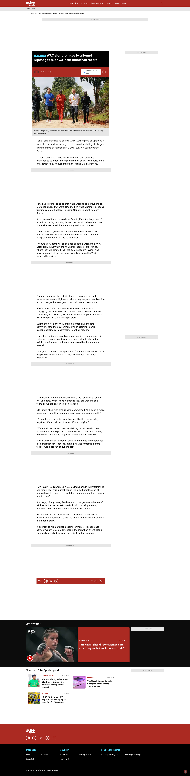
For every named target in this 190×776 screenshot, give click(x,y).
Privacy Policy (85, 754)
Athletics (84, 3)
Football (72, 3)
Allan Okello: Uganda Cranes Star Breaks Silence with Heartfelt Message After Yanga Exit (55, 683)
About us (64, 754)
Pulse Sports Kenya (133, 754)
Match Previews (121, 3)
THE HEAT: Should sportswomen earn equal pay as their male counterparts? (102, 646)
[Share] (104, 72)
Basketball (30, 759)
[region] (95, 664)
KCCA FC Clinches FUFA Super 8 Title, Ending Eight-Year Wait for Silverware (54, 699)
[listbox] (95, 664)
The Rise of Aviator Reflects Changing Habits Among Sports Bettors (99, 684)
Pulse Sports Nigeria (109, 754)
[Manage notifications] (185, 771)
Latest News (30, 9)
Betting (109, 3)
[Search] (161, 3)
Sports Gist (33, 13)
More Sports (96, 3)
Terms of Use (65, 759)
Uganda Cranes (48, 676)
